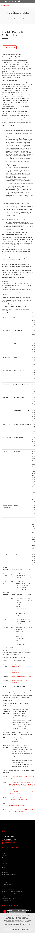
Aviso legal (4, 882)
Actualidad (4, 861)
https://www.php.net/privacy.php (22, 676)
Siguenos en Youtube (9, 870)
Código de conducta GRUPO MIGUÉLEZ (11, 898)
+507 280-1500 (8, 840)
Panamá (23, 1)
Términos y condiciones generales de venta (12, 891)
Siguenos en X (7, 872)
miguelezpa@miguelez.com (11, 843)
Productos (4, 855)
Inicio (16, 19)
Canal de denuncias (6, 900)
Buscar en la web (8, 858)
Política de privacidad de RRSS (9, 893)
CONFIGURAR (26, 929)
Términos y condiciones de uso (9, 889)
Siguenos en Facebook (9, 867)
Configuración (9, 47)
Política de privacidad (7, 884)
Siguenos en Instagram (9, 874)
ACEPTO (7, 929)
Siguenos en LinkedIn (9, 876)
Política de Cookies (6, 886)
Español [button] (30, 1)
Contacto (4, 863)
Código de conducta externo (8, 896)
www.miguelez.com (9, 842)
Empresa (4, 853)
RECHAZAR (15, 929)
